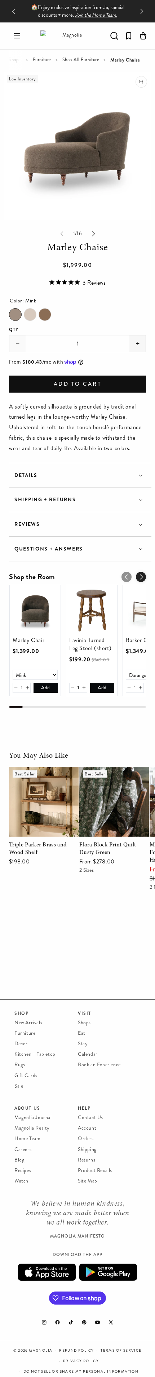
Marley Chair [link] (28, 640)
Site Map (87, 1180)
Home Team (27, 1138)
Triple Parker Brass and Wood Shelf (37, 776)
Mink (15, 314)
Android (108, 1272)
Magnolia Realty (32, 1128)
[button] (17, 36)
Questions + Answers (48, 549)
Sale (18, 1086)
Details (25, 475)
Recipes (22, 1170)
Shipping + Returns (45, 500)
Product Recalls (95, 1170)
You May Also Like (38, 755)
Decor (21, 1043)
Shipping (87, 1149)
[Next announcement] (142, 11)
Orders (86, 1138)
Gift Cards (25, 1075)
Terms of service (121, 1350)
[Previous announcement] (13, 11)
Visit (84, 1013)
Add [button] (45, 687)
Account (87, 1128)
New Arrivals (28, 1022)
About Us (27, 1108)
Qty (13, 329)
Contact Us (90, 1117)
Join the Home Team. (96, 15)
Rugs (19, 1064)
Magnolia (40, 1350)
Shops (84, 1022)
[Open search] (114, 36)
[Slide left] (62, 234)
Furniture (42, 59)
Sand (30, 314)
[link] (35, 610)
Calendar (88, 1054)
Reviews (27, 524)
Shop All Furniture (80, 59)
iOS (47, 1272)
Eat (81, 1033)
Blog (19, 1159)
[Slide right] (93, 234)
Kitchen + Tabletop (35, 1054)
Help (84, 1108)
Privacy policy (81, 1361)
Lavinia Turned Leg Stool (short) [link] (90, 644)
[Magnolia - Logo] (69, 36)
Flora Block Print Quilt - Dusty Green (109, 776)
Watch (21, 1180)
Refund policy (76, 1350)
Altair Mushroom (45, 314)
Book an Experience (99, 1064)
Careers (22, 1149)
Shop (13, 59)
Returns (86, 1159)
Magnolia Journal (33, 1117)
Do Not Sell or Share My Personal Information (81, 1371)
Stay (83, 1043)
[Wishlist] (128, 36)
